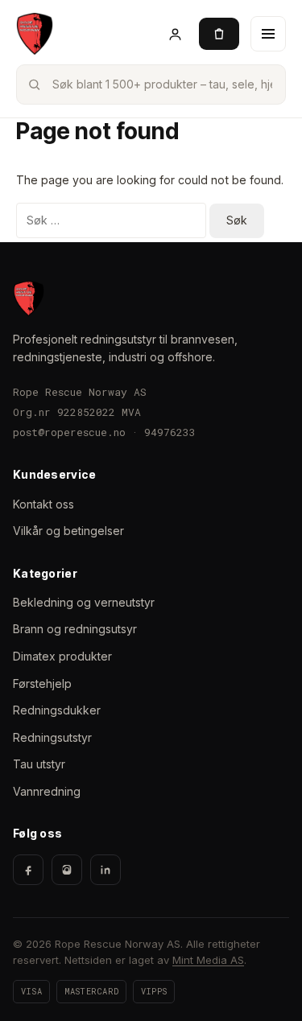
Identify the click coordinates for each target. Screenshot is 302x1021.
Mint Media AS (208, 959)
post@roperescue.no (69, 432)
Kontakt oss (43, 504)
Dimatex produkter (62, 656)
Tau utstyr (39, 764)
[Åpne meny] (268, 33)
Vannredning (47, 791)
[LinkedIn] (105, 869)
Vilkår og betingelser (68, 530)
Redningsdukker (57, 710)
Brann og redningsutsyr (75, 629)
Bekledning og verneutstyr (84, 602)
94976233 (170, 432)
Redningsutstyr (52, 737)
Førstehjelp (42, 683)
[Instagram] (67, 869)
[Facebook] (28, 869)
